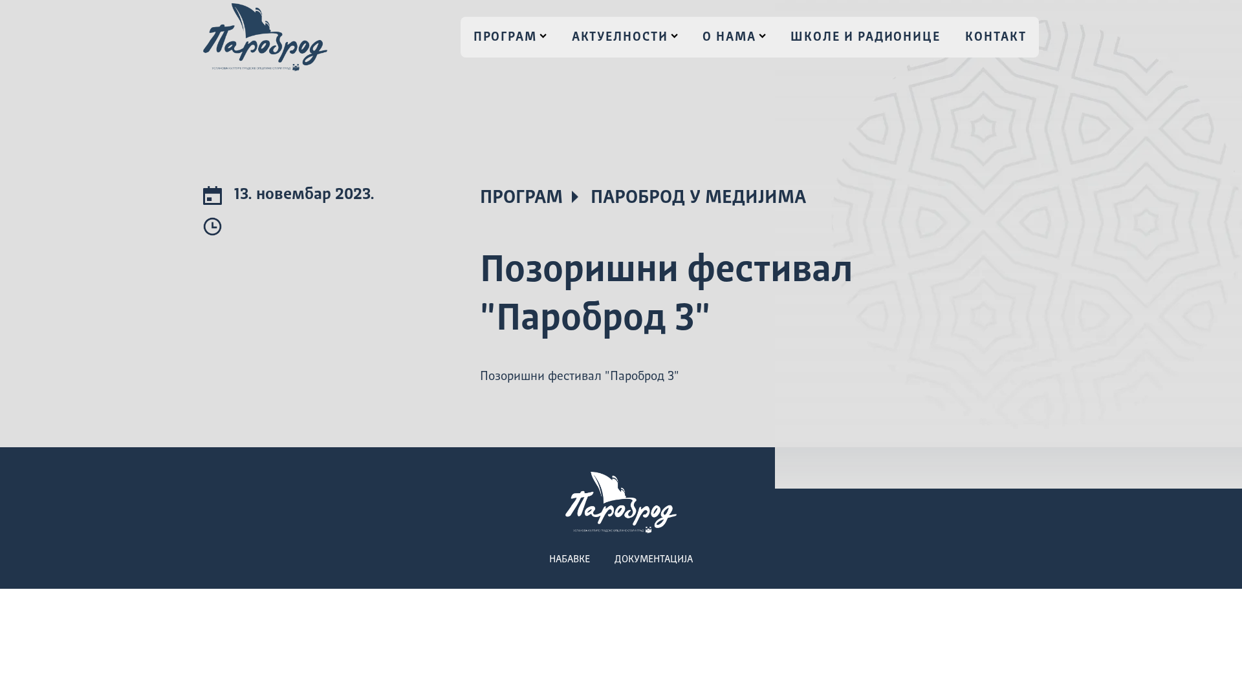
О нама (729, 37)
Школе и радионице (865, 37)
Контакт (995, 37)
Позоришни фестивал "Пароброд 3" (579, 376)
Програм (505, 37)
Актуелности (620, 37)
